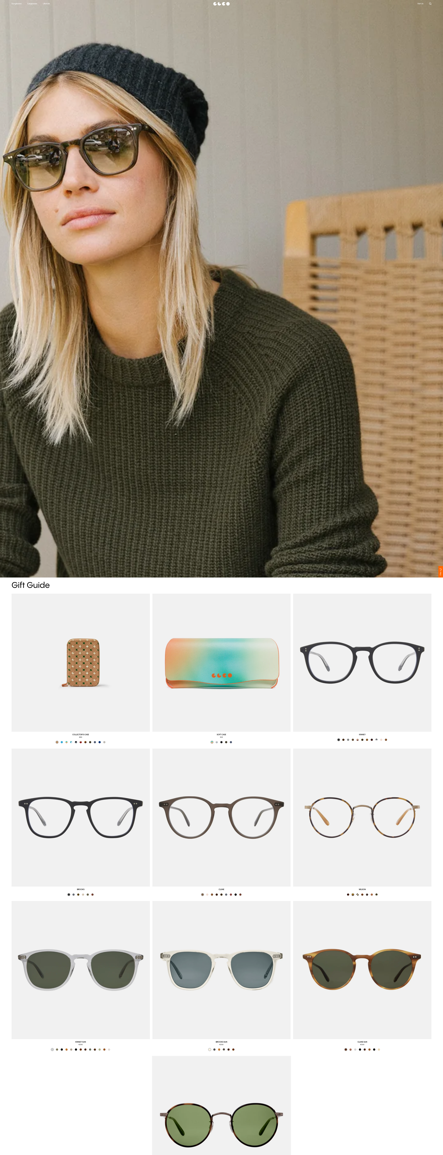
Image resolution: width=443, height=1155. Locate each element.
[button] (57, 742)
